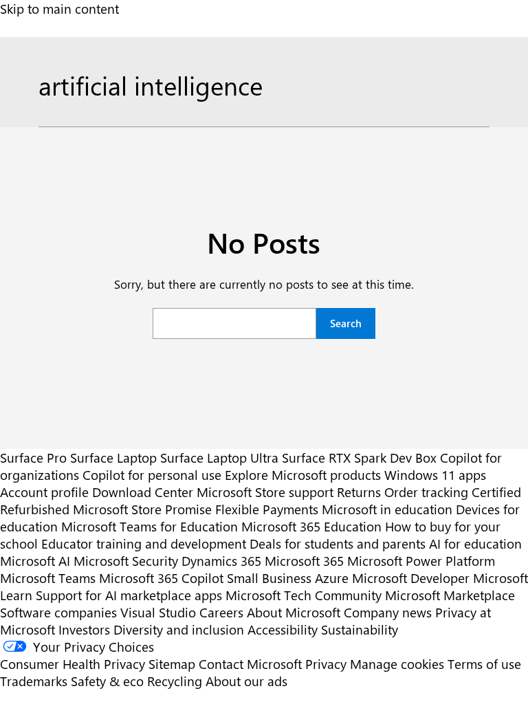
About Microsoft (293, 612)
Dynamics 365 (221, 560)
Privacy (327, 663)
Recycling (174, 681)
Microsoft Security (126, 560)
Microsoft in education (387, 509)
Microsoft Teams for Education (149, 526)
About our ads (246, 681)
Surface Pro (33, 457)
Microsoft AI (35, 560)
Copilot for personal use (151, 474)
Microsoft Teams (48, 577)
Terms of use (484, 663)
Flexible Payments (266, 509)
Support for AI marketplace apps (129, 595)
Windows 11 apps (435, 474)
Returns (359, 491)
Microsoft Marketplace (450, 595)
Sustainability (359, 629)
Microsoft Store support (265, 491)
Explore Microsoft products (303, 474)
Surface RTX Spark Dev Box (359, 457)
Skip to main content (59, 8)
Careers (221, 612)
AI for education (475, 543)
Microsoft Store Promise (142, 509)
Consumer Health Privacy (72, 663)
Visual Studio (158, 612)
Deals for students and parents (338, 543)
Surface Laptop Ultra (219, 457)
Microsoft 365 (304, 560)
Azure (332, 577)
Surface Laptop (113, 457)
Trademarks (33, 681)
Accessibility (283, 629)
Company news (388, 612)
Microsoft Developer (411, 577)
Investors (84, 629)
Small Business (269, 577)
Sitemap (171, 663)
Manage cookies (397, 663)
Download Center (142, 491)
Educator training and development (143, 543)
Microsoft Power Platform (421, 560)
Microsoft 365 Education (311, 526)
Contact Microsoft (250, 663)
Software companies (58, 612)
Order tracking (426, 491)
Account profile (44, 491)
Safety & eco (107, 681)
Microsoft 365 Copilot (161, 577)
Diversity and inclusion (178, 629)
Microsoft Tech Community (304, 595)
